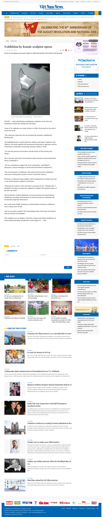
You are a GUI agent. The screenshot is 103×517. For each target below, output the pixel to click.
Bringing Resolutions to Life (19, 17)
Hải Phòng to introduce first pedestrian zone (59, 297)
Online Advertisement (83, 86)
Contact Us (96, 1)
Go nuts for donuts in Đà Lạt (38, 352)
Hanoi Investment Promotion (47, 17)
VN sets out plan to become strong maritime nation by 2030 (86, 153)
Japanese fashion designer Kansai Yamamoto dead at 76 (49, 384)
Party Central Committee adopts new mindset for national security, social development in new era (87, 158)
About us (75, 508)
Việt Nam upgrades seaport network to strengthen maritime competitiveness (86, 287)
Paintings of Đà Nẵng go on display (14, 318)
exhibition (12, 246)
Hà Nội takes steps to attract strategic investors (86, 212)
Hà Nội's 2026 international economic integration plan (87, 208)
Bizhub (77, 1)
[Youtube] (66, 50)
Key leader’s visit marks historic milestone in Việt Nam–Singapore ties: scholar (90, 128)
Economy (24, 13)
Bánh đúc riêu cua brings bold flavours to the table (85, 331)
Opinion (75, 13)
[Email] (71, 50)
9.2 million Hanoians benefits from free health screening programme (86, 177)
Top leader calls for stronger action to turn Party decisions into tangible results (87, 164)
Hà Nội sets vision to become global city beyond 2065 (86, 233)
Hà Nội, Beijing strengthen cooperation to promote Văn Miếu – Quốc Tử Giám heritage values (61, 320)
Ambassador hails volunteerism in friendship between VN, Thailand (31, 371)
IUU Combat (18, 19)
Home (7, 41)
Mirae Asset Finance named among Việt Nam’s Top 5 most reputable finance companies (86, 271)
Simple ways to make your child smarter (43, 442)
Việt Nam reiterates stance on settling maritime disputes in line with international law (87, 293)
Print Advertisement (83, 84)
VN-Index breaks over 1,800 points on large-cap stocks (91, 118)
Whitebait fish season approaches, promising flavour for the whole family (86, 320)
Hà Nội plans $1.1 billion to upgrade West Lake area (86, 188)
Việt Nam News (51, 7)
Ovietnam (83, 1)
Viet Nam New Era (33, 17)
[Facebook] (60, 50)
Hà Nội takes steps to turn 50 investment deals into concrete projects (85, 203)
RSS (98, 508)
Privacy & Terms (91, 508)
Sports (58, 13)
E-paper (80, 75)
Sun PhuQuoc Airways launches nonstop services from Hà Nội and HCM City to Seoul (86, 259)
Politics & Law (15, 13)
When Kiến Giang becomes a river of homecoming (38, 297)
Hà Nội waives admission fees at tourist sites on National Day (13, 297)
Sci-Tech (33, 13)
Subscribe (80, 81)
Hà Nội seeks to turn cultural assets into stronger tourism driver (86, 225)
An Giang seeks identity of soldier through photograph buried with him (91, 138)
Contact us (82, 508)
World (83, 13)
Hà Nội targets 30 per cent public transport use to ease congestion (85, 229)
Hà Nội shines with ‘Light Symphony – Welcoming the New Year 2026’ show (86, 183)
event (18, 246)
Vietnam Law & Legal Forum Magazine (64, 1)
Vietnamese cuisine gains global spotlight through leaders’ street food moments (87, 326)
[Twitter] (63, 50)
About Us (89, 1)
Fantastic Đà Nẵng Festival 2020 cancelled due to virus (49, 333)
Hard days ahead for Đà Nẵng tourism (42, 480)
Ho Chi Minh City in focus (85, 17)
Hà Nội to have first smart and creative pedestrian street (37, 319)
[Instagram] (69, 50)
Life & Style (49, 13)
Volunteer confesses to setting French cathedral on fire (49, 423)
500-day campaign (29, 19)
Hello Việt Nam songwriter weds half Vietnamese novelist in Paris (47, 404)
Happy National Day (42, 19)
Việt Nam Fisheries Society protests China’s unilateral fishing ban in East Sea (86, 300)
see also (10, 276)
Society (41, 13)
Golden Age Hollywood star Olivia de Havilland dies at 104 (49, 462)
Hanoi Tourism (72, 17)
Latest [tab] (79, 93)
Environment (66, 13)
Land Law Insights (61, 17)
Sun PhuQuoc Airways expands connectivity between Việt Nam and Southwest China (86, 265)
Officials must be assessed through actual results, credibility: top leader (91, 109)
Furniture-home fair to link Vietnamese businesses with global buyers (91, 100)
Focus (7, 17)
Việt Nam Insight (8, 19)
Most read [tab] (91, 93)
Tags (6, 246)
